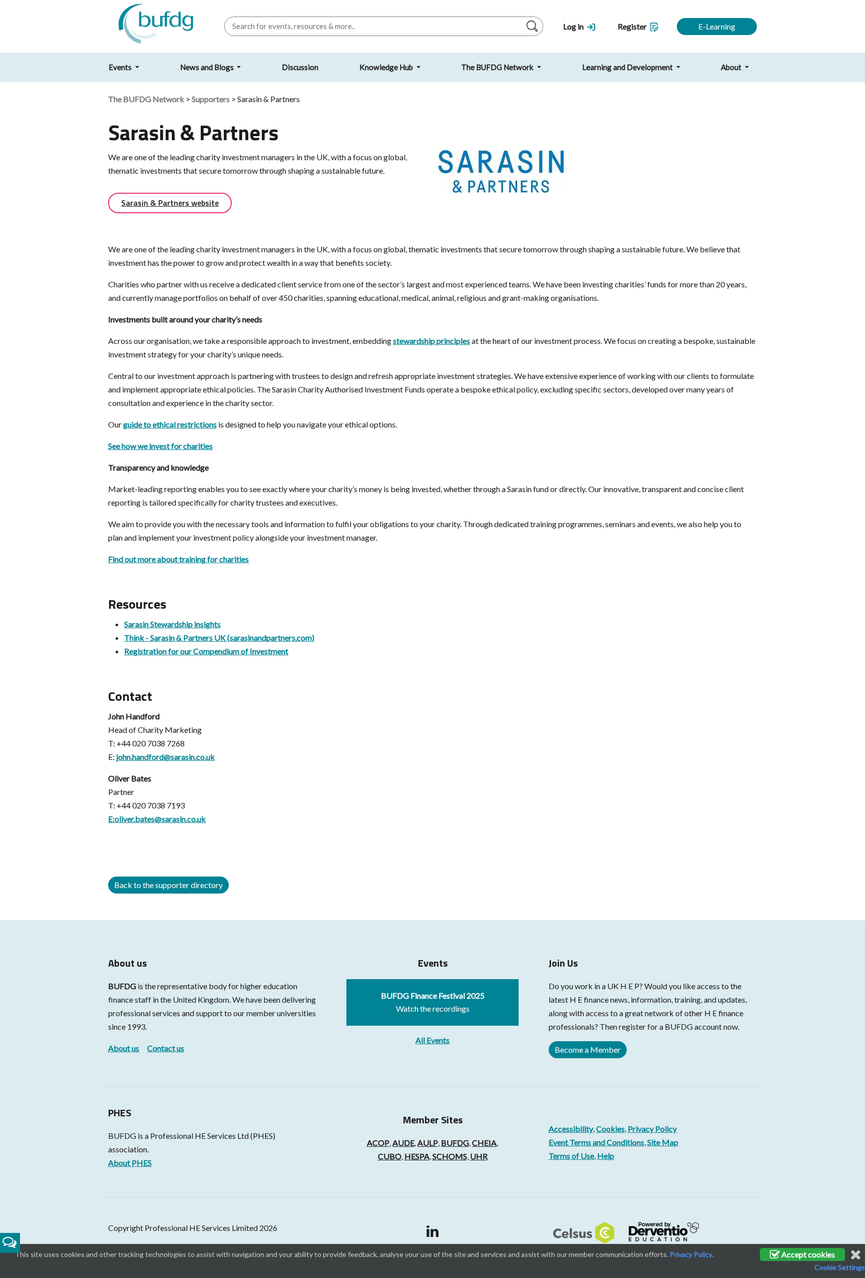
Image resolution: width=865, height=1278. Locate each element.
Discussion (300, 67)
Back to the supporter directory (168, 885)
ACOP (378, 1142)
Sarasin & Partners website (170, 203)
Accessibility (571, 1128)
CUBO (389, 1156)
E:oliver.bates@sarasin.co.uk (157, 818)
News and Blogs (207, 67)
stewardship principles (431, 340)
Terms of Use (571, 1155)
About (732, 67)
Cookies (610, 1128)
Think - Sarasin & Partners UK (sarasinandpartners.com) (219, 637)
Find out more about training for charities (178, 559)
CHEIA (484, 1142)
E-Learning (716, 26)
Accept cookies (807, 1254)
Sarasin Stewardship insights (172, 624)
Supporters (211, 99)
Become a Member (588, 1049)
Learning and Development (628, 67)
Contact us (165, 1048)
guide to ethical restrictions (170, 424)
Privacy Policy (652, 1128)
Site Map (662, 1142)
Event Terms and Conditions (596, 1142)
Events (121, 67)
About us (123, 1048)
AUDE (403, 1142)
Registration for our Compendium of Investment (206, 651)
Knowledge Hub (386, 67)
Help (605, 1155)
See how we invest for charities (160, 446)
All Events (432, 1040)
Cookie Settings (839, 1267)
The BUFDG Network (498, 67)
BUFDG (122, 986)
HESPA (416, 1156)
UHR (479, 1156)
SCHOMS (449, 1156)
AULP (427, 1142)
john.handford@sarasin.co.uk (165, 756)
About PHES (130, 1162)
